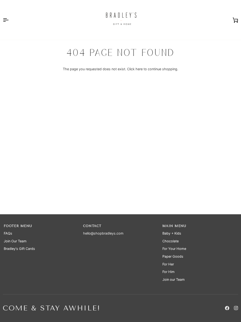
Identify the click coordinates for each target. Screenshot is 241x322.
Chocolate (170, 241)
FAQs (8, 233)
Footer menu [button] (18, 226)
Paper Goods (172, 256)
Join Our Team (15, 241)
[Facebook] (227, 308)
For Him (168, 272)
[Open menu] (10, 20)
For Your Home (174, 249)
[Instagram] (236, 308)
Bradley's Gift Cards (19, 249)
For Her (168, 264)
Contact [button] (92, 226)
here (139, 69)
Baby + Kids (171, 233)
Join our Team (173, 279)
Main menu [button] (174, 226)
